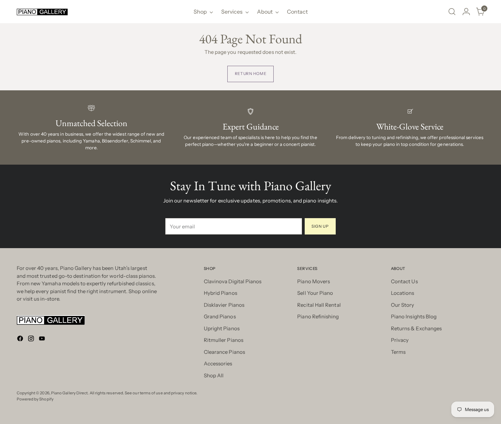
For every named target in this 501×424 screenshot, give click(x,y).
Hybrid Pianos (220, 293)
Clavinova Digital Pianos (233, 281)
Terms (398, 352)
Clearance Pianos (224, 352)
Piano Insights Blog (414, 316)
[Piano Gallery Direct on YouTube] (43, 339)
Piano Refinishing (318, 316)
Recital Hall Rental (318, 305)
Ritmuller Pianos (223, 340)
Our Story (402, 305)
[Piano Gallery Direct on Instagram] (32, 339)
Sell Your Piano (315, 293)
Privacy (400, 340)
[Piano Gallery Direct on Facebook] (21, 339)
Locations (402, 293)
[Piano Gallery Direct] (42, 11)
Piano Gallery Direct (69, 393)
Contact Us (404, 281)
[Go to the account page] (466, 11)
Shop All (214, 375)
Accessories (218, 363)
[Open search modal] (452, 11)
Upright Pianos (222, 328)
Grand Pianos (220, 316)
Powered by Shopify (35, 399)
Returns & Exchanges (416, 328)
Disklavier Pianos (224, 305)
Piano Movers (313, 281)
